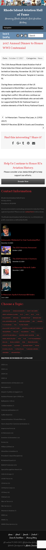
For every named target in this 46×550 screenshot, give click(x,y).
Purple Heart (7, 345)
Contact (34, 534)
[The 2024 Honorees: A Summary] (6, 260)
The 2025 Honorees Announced (24, 248)
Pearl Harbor (15, 342)
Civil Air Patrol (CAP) (9, 321)
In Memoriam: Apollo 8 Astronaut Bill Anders (18, 295)
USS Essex (5, 352)
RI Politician (19, 349)
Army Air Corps (32, 311)
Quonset (17, 345)
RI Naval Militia (7, 349)
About (18, 534)
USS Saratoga (15, 352)
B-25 (32, 314)
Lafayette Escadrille (9, 335)
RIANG (37, 345)
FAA (15, 325)
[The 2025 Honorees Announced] (6, 251)
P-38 (19, 338)
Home (10, 534)
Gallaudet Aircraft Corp (11, 328)
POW (23, 342)
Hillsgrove (25, 331)
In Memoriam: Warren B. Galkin (24, 267)
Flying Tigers (23, 325)
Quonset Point (28, 345)
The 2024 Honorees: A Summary (25, 259)
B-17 (21, 314)
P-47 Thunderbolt (34, 338)
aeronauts (6, 311)
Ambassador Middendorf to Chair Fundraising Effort (20, 240)
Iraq (32, 331)
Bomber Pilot (25, 318)
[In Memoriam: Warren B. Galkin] (6, 273)
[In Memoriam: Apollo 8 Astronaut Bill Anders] (6, 286)
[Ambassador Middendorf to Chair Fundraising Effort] (6, 230)
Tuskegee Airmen (32, 349)
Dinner (39, 321)
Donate (25, 534)
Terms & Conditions (16, 538)
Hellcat (15, 331)
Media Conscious (32, 545)
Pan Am (4, 342)
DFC (33, 321)
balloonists (6, 318)
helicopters (6, 331)
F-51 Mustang (7, 325)
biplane (16, 318)
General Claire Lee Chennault (32, 328)
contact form (29, 212)
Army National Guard (10, 314)
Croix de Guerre (24, 321)
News (40, 58)
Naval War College (8, 338)
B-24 (27, 314)
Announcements (18, 311)
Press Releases (33, 342)
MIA (38, 335)
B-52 (37, 314)
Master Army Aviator (26, 335)
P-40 (24, 338)
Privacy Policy (31, 538)
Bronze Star (37, 318)
